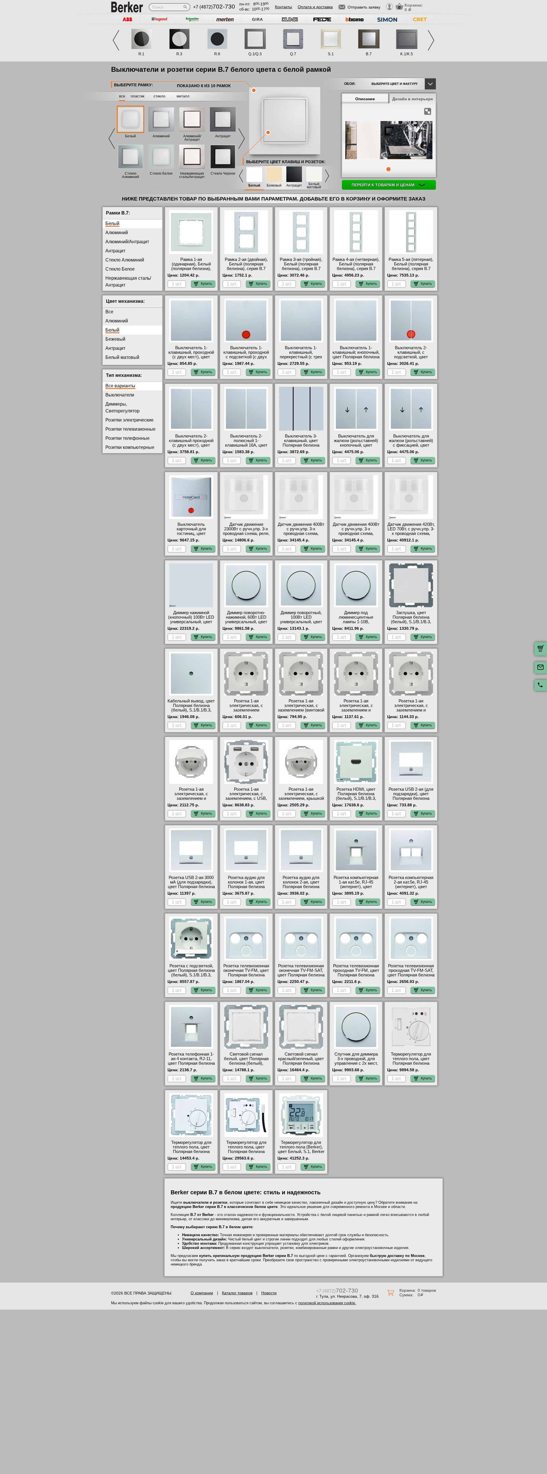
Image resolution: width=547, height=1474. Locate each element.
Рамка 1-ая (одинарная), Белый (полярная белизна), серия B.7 (191, 266)
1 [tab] (388, 169)
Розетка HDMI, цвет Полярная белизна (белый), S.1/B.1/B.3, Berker (356, 796)
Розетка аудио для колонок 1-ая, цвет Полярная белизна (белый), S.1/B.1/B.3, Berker (246, 886)
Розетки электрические (129, 420)
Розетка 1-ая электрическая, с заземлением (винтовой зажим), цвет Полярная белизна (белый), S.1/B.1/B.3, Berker (301, 712)
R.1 (141, 54)
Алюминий (161, 136)
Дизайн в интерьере (412, 99)
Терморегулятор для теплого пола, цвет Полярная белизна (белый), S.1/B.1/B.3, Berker (411, 1063)
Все (109, 311)
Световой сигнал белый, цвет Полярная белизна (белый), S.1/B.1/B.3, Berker (246, 1061)
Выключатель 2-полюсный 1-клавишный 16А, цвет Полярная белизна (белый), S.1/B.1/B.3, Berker (246, 447)
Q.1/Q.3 (255, 54)
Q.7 (293, 54)
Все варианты (120, 385)
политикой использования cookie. (327, 1303)
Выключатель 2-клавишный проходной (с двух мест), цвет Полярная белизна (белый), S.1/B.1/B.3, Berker (191, 447)
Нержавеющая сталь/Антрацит (192, 175)
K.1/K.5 (406, 54)
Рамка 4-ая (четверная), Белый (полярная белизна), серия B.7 (355, 264)
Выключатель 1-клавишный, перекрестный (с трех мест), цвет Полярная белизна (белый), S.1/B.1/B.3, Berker (301, 359)
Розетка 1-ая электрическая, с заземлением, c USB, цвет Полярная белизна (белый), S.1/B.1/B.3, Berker (246, 800)
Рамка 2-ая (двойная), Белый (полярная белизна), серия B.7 (246, 264)
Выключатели (119, 394)
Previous (116, 40)
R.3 (179, 54)
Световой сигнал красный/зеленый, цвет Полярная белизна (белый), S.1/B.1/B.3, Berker (301, 1063)
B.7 (369, 54)
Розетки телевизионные (130, 429)
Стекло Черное (223, 173)
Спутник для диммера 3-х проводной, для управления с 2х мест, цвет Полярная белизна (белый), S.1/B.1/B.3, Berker (355, 1065)
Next (431, 40)
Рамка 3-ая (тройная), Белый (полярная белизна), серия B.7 (301, 264)
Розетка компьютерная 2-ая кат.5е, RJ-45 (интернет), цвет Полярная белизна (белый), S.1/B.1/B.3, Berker (411, 889)
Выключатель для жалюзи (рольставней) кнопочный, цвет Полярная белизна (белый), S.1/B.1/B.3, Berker (356, 447)
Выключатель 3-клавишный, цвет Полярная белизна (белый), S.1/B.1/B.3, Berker (301, 445)
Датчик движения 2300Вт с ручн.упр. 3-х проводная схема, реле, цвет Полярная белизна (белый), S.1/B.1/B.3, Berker (246, 535)
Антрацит (223, 136)
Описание (365, 99)
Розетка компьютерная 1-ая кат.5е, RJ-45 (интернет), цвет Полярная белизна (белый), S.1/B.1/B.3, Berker (356, 889)
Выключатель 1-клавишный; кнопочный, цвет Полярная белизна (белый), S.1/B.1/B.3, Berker (355, 356)
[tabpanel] (388, 141)
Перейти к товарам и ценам (384, 185)
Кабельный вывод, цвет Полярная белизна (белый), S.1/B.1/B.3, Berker (191, 708)
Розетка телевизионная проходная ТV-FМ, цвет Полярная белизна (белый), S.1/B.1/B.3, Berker (356, 975)
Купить (206, 284)
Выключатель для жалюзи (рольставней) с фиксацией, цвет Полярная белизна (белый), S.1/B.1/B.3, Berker (411, 447)
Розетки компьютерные (129, 447)
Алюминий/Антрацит (192, 137)
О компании (202, 1293)
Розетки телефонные (127, 438)
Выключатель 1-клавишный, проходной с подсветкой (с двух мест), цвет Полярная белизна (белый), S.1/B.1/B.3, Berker (246, 359)
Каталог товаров (237, 1293)
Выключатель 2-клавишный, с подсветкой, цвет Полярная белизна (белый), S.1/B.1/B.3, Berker (411, 359)
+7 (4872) (214, 7)
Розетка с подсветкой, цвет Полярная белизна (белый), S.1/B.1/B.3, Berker (191, 973)
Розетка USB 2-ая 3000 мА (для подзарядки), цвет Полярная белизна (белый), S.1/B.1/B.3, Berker (191, 886)
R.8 (217, 54)
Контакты (283, 7)
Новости (269, 1293)
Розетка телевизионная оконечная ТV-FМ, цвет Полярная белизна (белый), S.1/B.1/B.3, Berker (246, 975)
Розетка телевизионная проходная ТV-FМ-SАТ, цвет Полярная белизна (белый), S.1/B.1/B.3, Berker (410, 975)
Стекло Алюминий (130, 175)
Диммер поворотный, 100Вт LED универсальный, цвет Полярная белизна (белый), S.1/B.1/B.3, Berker (301, 624)
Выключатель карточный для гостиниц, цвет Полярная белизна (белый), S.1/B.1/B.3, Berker (191, 535)
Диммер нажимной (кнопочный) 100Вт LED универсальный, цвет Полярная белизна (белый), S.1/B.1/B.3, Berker (191, 624)
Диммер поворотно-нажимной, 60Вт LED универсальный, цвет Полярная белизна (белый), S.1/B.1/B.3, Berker (246, 624)
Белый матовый (314, 186)
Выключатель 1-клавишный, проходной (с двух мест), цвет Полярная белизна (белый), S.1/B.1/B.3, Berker (191, 359)
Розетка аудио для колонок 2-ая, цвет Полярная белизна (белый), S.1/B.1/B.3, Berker (301, 886)
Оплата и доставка (315, 7)
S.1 (331, 54)
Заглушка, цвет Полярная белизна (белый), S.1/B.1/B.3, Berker (411, 619)
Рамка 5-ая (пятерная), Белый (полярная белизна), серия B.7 (411, 264)
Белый (130, 136)
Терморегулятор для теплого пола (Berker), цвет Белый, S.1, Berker (301, 1147)
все (122, 96)
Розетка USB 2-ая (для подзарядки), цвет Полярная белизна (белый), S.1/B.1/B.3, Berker (411, 798)
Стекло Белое (161, 173)
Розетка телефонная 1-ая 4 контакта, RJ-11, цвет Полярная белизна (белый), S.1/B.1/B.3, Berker (191, 1063)
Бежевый (274, 185)
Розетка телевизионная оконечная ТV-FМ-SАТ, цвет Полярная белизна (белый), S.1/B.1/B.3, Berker (300, 975)
